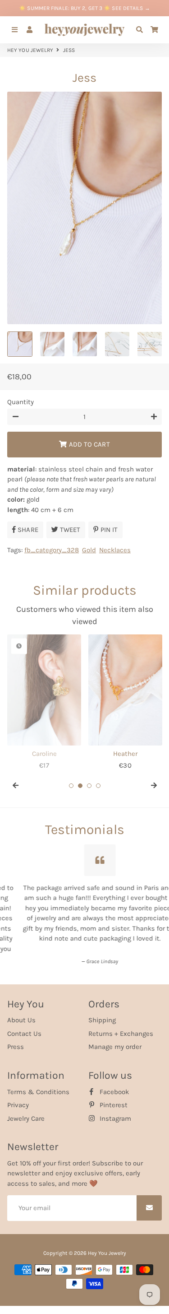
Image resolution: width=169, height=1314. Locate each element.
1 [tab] (71, 785)
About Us (21, 1015)
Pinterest (113, 1099)
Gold (89, 550)
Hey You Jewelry (30, 50)
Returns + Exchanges (120, 1028)
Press (15, 1041)
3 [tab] (89, 785)
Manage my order (115, 1041)
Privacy (18, 1099)
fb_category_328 (51, 550)
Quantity (20, 402)
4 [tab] (98, 785)
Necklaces (115, 550)
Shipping (102, 1015)
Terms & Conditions (38, 1086)
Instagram (114, 1113)
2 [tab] (80, 785)
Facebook (113, 1086)
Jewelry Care (26, 1113)
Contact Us (24, 1028)
